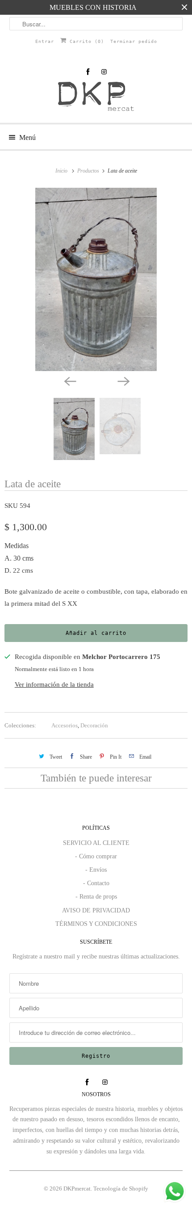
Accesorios (64, 725)
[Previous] (69, 381)
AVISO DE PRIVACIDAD (96, 910)
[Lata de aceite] (96, 279)
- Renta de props (96, 896)
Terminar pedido (133, 41)
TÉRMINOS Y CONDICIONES (96, 923)
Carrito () (85, 41)
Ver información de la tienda (54, 684)
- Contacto (96, 883)
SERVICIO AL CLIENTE (96, 843)
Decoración (94, 725)
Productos (88, 171)
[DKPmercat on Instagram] (104, 72)
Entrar (44, 41)
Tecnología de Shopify (120, 1188)
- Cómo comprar (96, 856)
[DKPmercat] (96, 99)
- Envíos (96, 869)
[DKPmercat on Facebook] (88, 72)
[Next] (123, 381)
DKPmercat (77, 1188)
